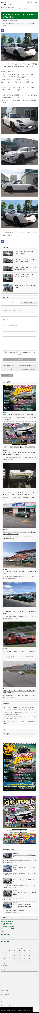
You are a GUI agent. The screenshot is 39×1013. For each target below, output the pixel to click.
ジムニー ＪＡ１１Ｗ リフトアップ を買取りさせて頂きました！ (25, 268)
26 (24, 961)
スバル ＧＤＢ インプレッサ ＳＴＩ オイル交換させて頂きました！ (19, 365)
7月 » (6, 965)
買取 (13, 7)
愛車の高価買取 (5, 994)
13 (29, 955)
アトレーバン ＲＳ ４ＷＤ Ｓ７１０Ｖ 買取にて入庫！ (24, 893)
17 (14, 958)
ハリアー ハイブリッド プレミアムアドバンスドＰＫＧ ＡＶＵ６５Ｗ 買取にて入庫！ (24, 905)
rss (28, 2)
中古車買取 (23, 23)
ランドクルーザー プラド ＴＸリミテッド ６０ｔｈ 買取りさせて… (25, 260)
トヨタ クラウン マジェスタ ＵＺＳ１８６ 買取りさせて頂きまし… (25, 252)
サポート (3, 998)
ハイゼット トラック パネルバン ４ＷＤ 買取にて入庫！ (24, 868)
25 (19, 961)
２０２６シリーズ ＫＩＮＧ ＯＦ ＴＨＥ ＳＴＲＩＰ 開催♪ (18, 414)
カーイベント (4, 1001)
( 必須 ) (6, 319)
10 (14, 955)
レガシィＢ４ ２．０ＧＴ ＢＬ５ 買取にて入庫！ (24, 880)
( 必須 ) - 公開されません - (11, 325)
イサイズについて (5, 1005)
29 (4, 963)
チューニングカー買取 (15, 23)
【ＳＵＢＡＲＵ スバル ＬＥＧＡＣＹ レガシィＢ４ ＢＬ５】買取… (25, 275)
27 (29, 961)
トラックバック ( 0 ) (28, 302)
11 (19, 955)
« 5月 (2, 965)
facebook (31, 2)
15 (4, 958)
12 (24, 955)
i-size (5, 25)
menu (35, 2)
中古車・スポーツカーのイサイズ (14, 1010)
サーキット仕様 (7, 23)
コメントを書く (31, 23)
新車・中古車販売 (5, 990)
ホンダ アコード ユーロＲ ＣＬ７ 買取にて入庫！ (25, 286)
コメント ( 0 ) (11, 302)
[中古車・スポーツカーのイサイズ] (9, 3)
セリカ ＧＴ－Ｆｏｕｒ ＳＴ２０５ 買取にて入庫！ (24, 855)
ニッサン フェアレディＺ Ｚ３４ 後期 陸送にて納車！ (16, 707)
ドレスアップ (9, 7)
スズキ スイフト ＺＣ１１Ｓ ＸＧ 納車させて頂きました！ (22, 369)
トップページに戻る (7, 375)
